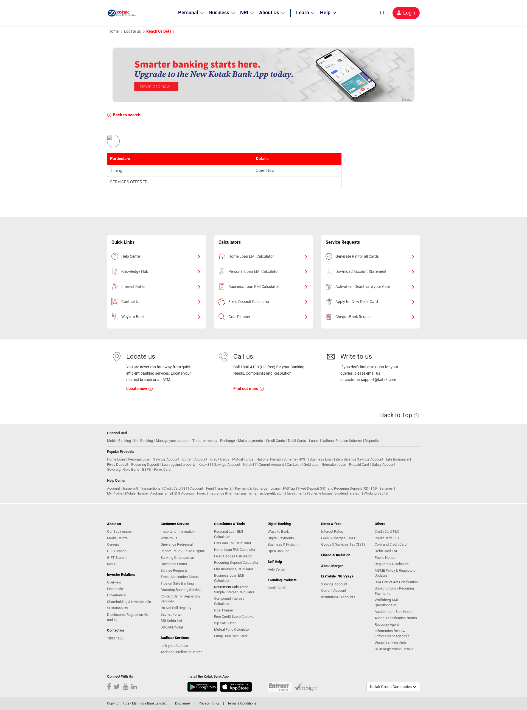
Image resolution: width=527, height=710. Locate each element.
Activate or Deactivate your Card (362, 286)
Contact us (115, 630)
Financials (115, 589)
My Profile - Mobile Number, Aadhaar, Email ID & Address (150, 493)
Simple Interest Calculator (234, 592)
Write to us (169, 538)
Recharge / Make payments (241, 441)
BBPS (146, 469)
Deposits (372, 441)
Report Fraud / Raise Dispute (183, 551)
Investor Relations (121, 575)
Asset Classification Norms (396, 618)
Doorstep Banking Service (181, 590)
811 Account (193, 488)
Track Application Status (180, 577)
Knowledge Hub (134, 271)
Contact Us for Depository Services (180, 599)
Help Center (131, 256)
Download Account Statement (360, 271)
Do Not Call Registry (176, 608)
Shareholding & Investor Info (129, 602)
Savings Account (166, 459)
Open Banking (278, 551)
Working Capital (376, 493)
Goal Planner (239, 317)
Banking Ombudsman (177, 557)
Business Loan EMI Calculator (253, 286)
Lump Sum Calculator (230, 636)
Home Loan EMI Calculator (251, 256)
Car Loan (294, 464)
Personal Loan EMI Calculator (253, 271)
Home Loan (116, 459)
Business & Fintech (283, 544)
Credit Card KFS (387, 538)
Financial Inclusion (335, 555)
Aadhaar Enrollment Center (181, 652)
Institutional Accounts (338, 597)
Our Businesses (119, 531)
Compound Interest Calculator (229, 601)
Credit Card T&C (387, 531)
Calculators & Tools (229, 524)
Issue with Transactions (142, 488)
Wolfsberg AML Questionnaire (387, 602)
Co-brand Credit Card (391, 544)
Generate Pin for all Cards (357, 256)
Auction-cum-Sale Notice (394, 612)
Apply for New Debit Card (356, 301)
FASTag (289, 488)
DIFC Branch (117, 551)
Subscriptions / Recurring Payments (394, 591)
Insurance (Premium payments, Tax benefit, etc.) (246, 493)
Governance (116, 595)
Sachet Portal (171, 614)
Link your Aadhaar (174, 646)
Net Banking (143, 441)
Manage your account (172, 441)
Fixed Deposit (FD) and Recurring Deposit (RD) (334, 488)
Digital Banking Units (391, 642)
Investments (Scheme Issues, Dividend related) (324, 493)
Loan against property (178, 464)
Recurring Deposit (145, 464)
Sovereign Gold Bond (123, 469)
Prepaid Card (359, 464)
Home (113, 31)
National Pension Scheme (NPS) (281, 459)
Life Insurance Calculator (233, 569)
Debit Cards (297, 441)
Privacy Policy (209, 703)
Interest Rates (133, 286)
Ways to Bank (133, 317)
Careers (113, 544)
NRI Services (383, 488)
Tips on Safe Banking (177, 583)
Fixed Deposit (117, 464)
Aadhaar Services (175, 638)
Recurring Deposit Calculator (236, 562)
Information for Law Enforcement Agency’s (392, 633)
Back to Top (396, 415)
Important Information (178, 531)
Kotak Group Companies (391, 686)
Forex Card (162, 469)
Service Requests (174, 570)
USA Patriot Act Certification (396, 582)
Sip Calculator (225, 623)
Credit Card (172, 488)
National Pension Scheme (342, 441)
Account (113, 488)
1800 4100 (115, 638)
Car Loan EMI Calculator (232, 543)
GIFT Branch (117, 557)
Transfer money (204, 441)
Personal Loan (139, 459)
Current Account (194, 459)
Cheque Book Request (354, 317)
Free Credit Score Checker (234, 616)
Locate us (132, 31)
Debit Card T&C (386, 551)
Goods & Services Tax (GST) (343, 544)
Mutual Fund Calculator (232, 629)
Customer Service (175, 524)
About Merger (332, 566)
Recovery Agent (387, 624)
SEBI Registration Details (394, 649)
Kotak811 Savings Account (219, 464)
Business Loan (321, 459)
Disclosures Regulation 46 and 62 (127, 617)
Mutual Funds (242, 459)
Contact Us (130, 301)
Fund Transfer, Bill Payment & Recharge (236, 488)
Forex (201, 493)
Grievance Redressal (177, 544)
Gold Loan (311, 464)
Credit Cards (275, 441)
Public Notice (385, 557)
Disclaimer (183, 703)
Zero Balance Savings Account (359, 459)
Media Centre (117, 538)
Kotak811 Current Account (263, 464)
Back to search (126, 115)
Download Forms (174, 564)
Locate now (137, 388)
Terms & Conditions (242, 703)
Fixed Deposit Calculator (249, 301)
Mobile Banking (119, 441)
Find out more (246, 388)
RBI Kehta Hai (171, 621)
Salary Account (383, 464)
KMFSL (112, 564)
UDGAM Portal (172, 627)
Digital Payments (281, 538)
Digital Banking (279, 524)
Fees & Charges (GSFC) (339, 538)
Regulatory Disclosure (392, 564)
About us (114, 524)
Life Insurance (397, 459)
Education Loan (334, 464)
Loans (314, 441)
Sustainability (117, 608)
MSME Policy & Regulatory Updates (395, 573)
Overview (114, 582)
